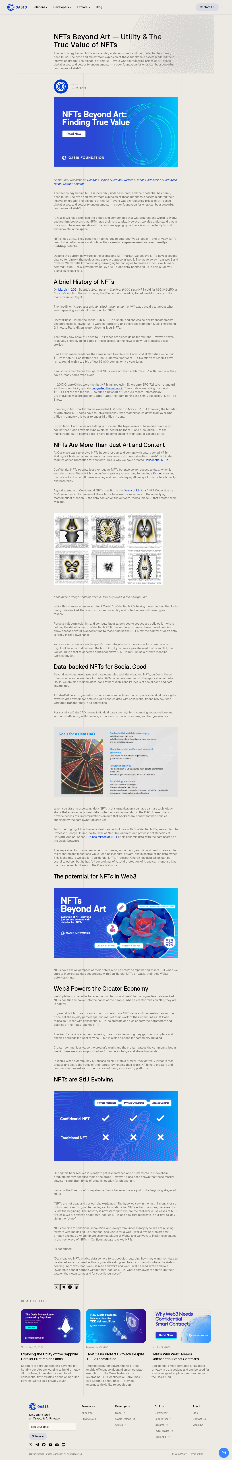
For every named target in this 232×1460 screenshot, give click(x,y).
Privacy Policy (179, 1454)
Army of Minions (136, 490)
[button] (40, 8)
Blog (99, 7)
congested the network (107, 388)
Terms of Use (196, 1454)
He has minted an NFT (102, 837)
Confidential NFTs (156, 460)
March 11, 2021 (67, 289)
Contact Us (207, 7)
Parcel (157, 473)
